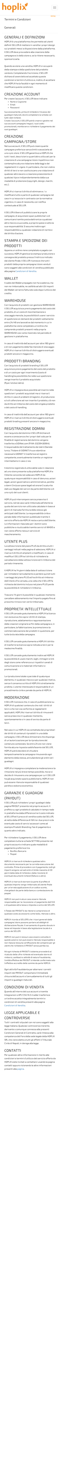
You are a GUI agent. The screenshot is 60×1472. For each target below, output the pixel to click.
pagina (20, 1069)
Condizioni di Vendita (25, 271)
